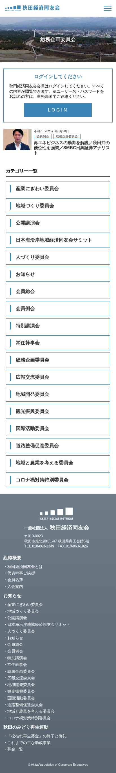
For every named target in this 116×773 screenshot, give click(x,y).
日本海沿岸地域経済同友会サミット (54, 240)
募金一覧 (15, 749)
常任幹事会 (28, 342)
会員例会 (25, 308)
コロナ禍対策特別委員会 (42, 480)
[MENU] (107, 8)
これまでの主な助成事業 (29, 742)
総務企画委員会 (32, 360)
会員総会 (25, 291)
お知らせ (25, 274)
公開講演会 (28, 223)
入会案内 (15, 586)
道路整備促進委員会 (37, 445)
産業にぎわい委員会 (37, 188)
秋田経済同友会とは (25, 566)
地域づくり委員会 (35, 205)
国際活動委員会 (32, 428)
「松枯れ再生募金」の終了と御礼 (36, 736)
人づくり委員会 (32, 257)
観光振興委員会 (32, 411)
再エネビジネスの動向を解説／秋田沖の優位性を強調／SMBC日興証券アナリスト (57, 142)
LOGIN (58, 110)
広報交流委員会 (32, 377)
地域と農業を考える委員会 (44, 462)
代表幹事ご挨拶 (21, 573)
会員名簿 (15, 580)
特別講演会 (28, 325)
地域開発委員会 (32, 394)
